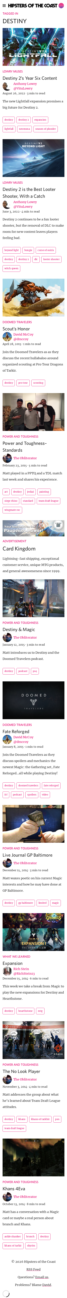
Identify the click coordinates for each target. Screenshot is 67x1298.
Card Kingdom (19, 548)
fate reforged (51, 785)
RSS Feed (33, 1269)
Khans (22, 1119)
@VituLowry (22, 88)
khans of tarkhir (40, 1119)
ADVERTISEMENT (14, 541)
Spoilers (31, 794)
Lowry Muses (13, 71)
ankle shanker (12, 1236)
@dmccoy (20, 339)
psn (57, 1119)
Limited (42, 902)
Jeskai (30, 491)
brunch (30, 1236)
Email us (41, 1277)
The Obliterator (25, 458)
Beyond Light (11, 250)
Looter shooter (51, 259)
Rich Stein (21, 969)
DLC (36, 259)
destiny (8, 119)
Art (6, 491)
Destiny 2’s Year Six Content (30, 78)
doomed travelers (28, 785)
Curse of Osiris (46, 250)
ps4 (35, 671)
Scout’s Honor (16, 328)
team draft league (48, 500)
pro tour (23, 382)
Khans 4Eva (14, 1188)
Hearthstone (25, 1011)
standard (28, 500)
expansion (40, 119)
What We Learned (16, 956)
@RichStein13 (24, 974)
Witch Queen (11, 268)
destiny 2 (23, 119)
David (46, 1285)
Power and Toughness (20, 436)
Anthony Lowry (25, 84)
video (45, 794)
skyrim (31, 1245)
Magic (55, 902)
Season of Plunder (45, 128)
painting (44, 491)
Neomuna (24, 128)
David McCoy (23, 334)
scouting (38, 382)
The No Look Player (21, 1071)
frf (5, 794)
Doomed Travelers (17, 322)
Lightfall (9, 128)
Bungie (28, 250)
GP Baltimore (25, 902)
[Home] (36, 5)
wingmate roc (12, 510)
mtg (40, 1011)
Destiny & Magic (19, 629)
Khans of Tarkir (13, 1245)
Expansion (13, 963)
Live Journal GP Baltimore (27, 854)
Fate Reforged (16, 731)
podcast (22, 671)
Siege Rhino (10, 500)
